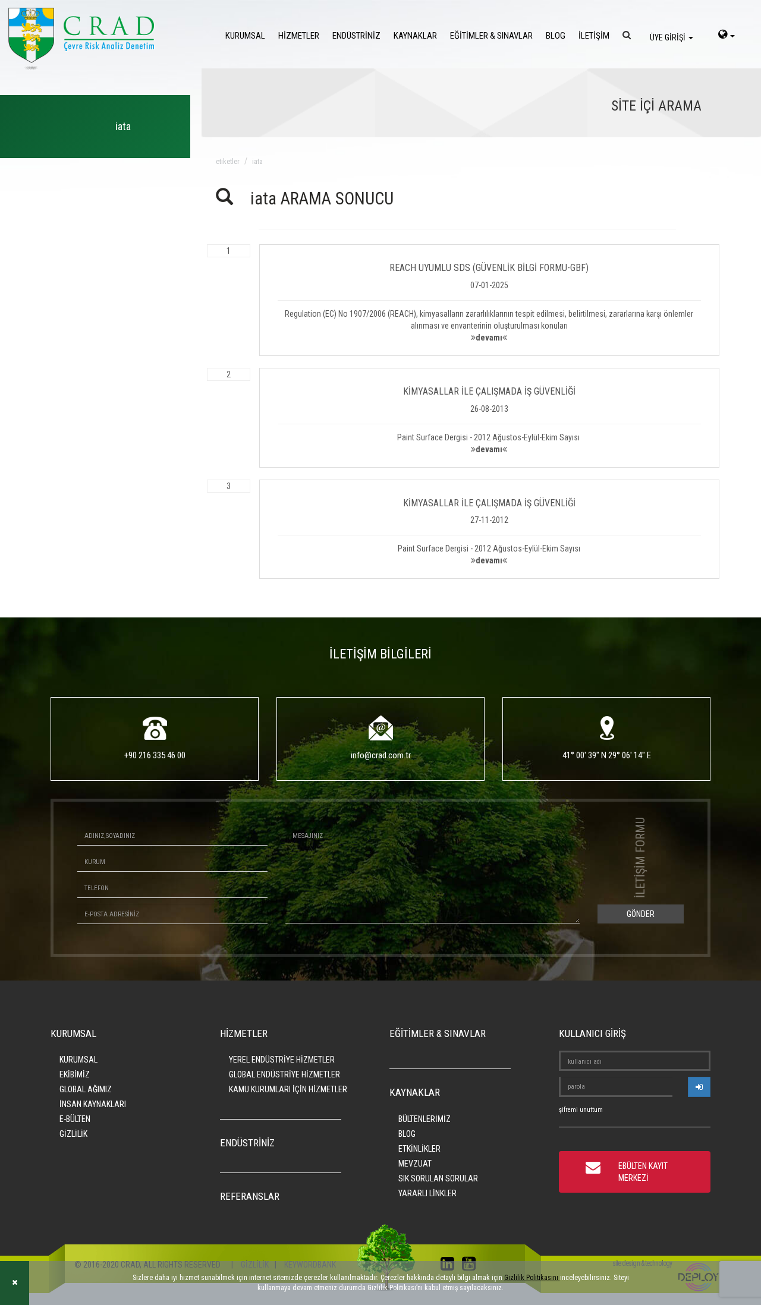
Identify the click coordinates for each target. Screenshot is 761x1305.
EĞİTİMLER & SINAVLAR (491, 35)
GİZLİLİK (73, 1134)
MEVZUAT (415, 1163)
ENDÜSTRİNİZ (356, 35)
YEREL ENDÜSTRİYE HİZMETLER (282, 1059)
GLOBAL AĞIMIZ (85, 1089)
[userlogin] (699, 1087)
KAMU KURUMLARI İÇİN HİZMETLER (288, 1089)
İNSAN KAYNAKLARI (92, 1104)
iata (257, 161)
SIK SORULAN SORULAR (438, 1178)
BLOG (555, 35)
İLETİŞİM (593, 35)
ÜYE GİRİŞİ (668, 37)
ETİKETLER (228, 161)
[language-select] (726, 35)
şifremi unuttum (581, 1110)
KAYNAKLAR (415, 35)
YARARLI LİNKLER (427, 1193)
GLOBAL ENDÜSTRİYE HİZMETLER (284, 1074)
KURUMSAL (245, 35)
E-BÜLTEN (74, 1119)
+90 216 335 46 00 (154, 755)
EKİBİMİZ (74, 1074)
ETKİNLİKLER (419, 1148)
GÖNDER (641, 914)
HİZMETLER (298, 35)
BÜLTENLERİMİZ (424, 1119)
